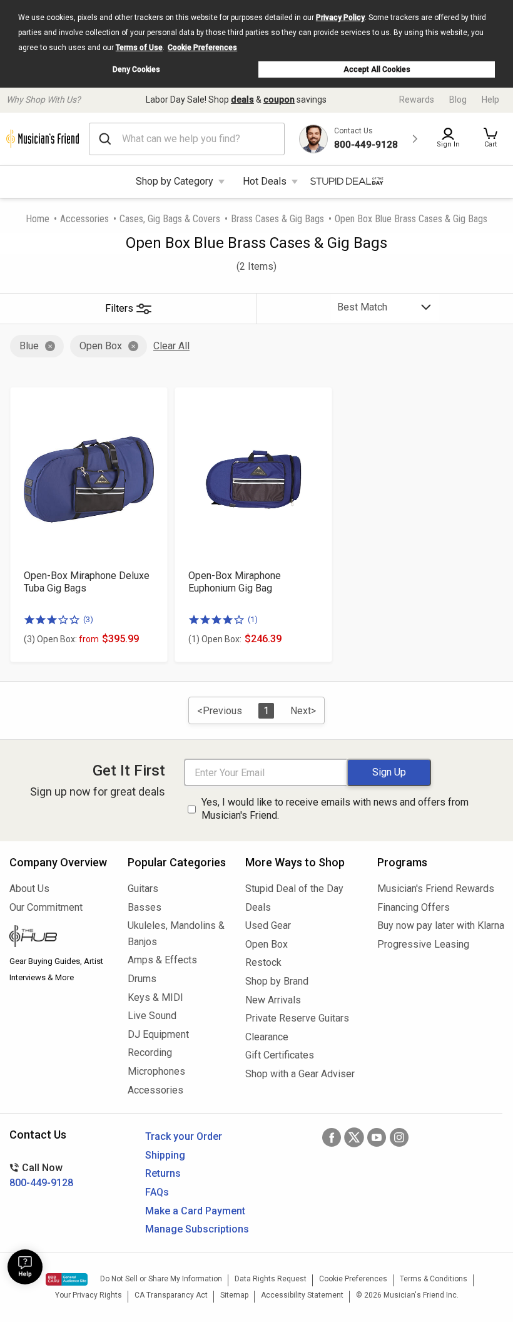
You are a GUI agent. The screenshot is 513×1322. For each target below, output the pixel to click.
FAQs (157, 1192)
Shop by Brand (276, 981)
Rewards (416, 100)
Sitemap (234, 1295)
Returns (163, 1173)
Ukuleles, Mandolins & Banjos (176, 934)
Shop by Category (174, 181)
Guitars (143, 888)
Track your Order (183, 1136)
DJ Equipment (158, 1034)
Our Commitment (46, 907)
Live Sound (152, 1016)
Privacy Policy (340, 17)
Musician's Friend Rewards (435, 888)
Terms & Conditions (433, 1278)
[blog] (59, 937)
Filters (119, 308)
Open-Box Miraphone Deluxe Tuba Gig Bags (87, 582)
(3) (88, 619)
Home (37, 219)
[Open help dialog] (25, 1266)
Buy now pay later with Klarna (440, 925)
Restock (263, 962)
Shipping (165, 1155)
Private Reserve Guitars (297, 1018)
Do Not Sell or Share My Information (161, 1278)
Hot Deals (265, 181)
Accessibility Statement (302, 1295)
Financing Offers (413, 907)
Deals (258, 907)
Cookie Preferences (202, 47)
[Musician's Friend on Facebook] (331, 1137)
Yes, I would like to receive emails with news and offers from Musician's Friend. (335, 808)
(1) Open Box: (214, 639)
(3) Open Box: (61, 639)
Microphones (156, 1071)
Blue (29, 346)
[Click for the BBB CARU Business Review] (67, 1279)
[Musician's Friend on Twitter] (354, 1137)
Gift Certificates (279, 1055)
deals (242, 100)
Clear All (171, 346)
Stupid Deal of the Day (294, 888)
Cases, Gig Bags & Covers (169, 219)
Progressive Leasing (423, 944)
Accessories (84, 219)
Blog (458, 100)
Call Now (41, 1175)
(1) (253, 619)
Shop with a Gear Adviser (300, 1074)
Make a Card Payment (195, 1211)
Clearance (266, 1037)
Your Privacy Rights (88, 1295)
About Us (29, 888)
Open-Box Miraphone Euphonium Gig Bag (234, 582)
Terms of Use (139, 47)
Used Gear (268, 925)
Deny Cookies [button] (136, 69)
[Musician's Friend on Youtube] (376, 1137)
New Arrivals (273, 1000)
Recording (150, 1052)
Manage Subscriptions (197, 1229)
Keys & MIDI (155, 997)
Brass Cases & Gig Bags (277, 219)
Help (490, 100)
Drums (142, 979)
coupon (279, 100)
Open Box (100, 346)
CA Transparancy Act (171, 1295)
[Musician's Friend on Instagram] (399, 1137)
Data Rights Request (271, 1278)
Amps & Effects (162, 960)
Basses (144, 907)
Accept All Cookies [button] (376, 69)
